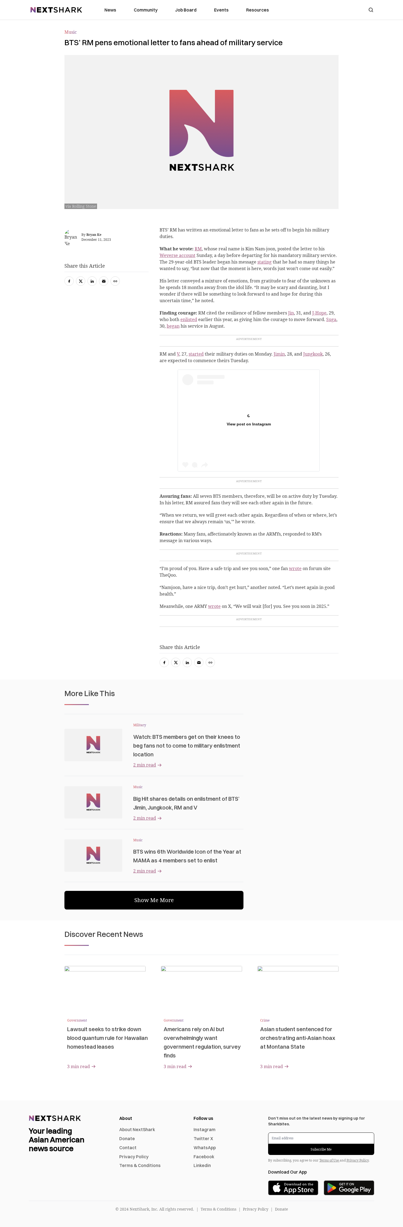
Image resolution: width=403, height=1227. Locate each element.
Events (221, 10)
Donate (127, 1138)
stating (264, 262)
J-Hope (319, 313)
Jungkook (313, 354)
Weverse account (177, 255)
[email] (198, 662)
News (110, 10)
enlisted (188, 319)
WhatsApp (205, 1147)
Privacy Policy (134, 1156)
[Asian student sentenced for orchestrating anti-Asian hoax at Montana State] (298, 988)
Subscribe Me (321, 1149)
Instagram (204, 1129)
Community (146, 10)
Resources (257, 10)
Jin (291, 313)
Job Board (186, 10)
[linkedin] (187, 662)
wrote (295, 568)
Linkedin (202, 1165)
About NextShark (137, 1129)
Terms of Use (329, 1160)
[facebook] (164, 662)
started (196, 354)
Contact (128, 1147)
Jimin (279, 354)
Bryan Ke (93, 234)
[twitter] (175, 662)
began (173, 326)
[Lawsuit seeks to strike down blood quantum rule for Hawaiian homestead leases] (105, 988)
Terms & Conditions (140, 1165)
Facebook (204, 1156)
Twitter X (203, 1138)
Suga (331, 319)
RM (198, 249)
